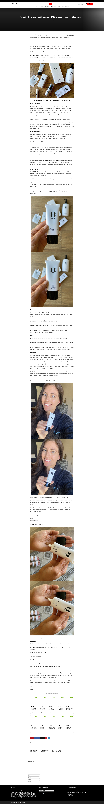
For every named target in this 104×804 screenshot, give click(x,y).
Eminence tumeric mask (54, 666)
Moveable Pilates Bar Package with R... (52, 728)
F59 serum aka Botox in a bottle (38, 652)
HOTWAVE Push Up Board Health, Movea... (34, 709)
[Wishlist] (82, 3)
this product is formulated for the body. (52, 160)
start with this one (50, 500)
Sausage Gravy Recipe (45, 751)
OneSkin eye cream (35, 647)
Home (36, 6)
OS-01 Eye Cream (36, 171)
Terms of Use (70, 794)
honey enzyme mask (39, 666)
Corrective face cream (35, 656)
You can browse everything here (55, 35)
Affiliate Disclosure (70, 795)
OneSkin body (38, 638)
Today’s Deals (61, 6)
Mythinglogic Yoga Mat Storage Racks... (60, 728)
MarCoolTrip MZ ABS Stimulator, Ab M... (60, 709)
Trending (67, 6)
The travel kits (46, 675)
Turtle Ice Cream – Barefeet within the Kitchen (67, 753)
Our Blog (47, 6)
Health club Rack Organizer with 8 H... (43, 709)
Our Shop (41, 6)
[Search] (50, 4)
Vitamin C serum (34, 520)
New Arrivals (54, 6)
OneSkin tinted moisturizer (36, 524)
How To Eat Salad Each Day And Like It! (57, 751)
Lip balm (32, 659)
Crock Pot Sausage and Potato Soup (34, 751)
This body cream (39, 663)
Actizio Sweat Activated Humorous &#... (69, 728)
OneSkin (43, 34)
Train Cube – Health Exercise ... (34, 728)
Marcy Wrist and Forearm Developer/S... (69, 709)
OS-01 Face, (44, 147)
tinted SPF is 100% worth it (43, 379)
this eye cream (63, 647)
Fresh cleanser (33, 644)
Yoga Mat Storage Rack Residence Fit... (51, 709)
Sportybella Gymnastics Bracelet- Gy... (42, 728)
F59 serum (40, 511)
